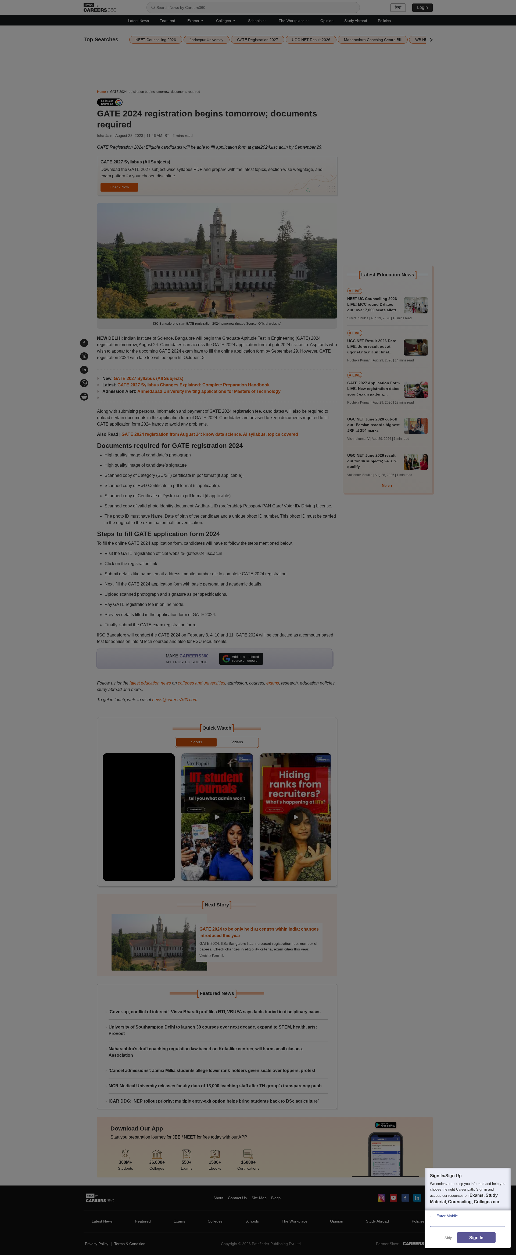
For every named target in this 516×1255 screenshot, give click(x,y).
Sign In (476, 1237)
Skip (449, 1238)
